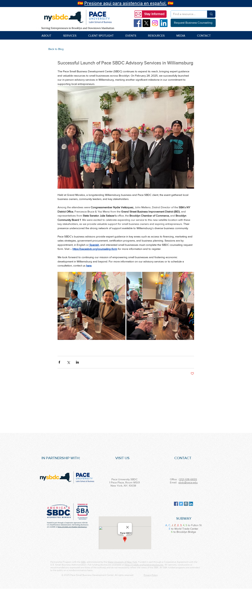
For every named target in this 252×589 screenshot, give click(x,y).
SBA (83, 562)
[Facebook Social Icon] (137, 23)
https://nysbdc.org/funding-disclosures (144, 564)
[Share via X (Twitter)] (68, 362)
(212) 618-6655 (188, 479)
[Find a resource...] (211, 14)
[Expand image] (91, 306)
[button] (154, 14)
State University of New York (122, 562)
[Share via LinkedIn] (77, 362)
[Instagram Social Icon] (186, 504)
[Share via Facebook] (59, 362)
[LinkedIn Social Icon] (164, 23)
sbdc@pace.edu (188, 482)
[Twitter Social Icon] (181, 504)
